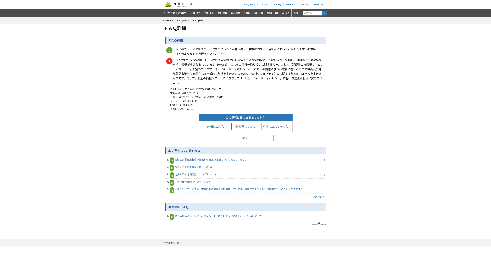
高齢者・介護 (272, 13)
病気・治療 (258, 13)
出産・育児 (195, 13)
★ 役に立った (215, 126)
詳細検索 (304, 4)
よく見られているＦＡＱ (270, 4)
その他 (296, 13)
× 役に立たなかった (275, 126)
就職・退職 (222, 13)
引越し (247, 13)
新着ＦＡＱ (291, 4)
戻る (245, 138)
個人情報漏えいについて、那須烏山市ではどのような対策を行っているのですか (245, 216)
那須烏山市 (318, 4)
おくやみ (285, 13)
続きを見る (319, 196)
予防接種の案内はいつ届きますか (245, 182)
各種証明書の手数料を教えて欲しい (245, 167)
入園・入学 (209, 13)
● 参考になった (245, 126)
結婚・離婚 (235, 13)
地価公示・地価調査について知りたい (245, 175)
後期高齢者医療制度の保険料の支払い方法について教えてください (245, 160)
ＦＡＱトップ (249, 4)
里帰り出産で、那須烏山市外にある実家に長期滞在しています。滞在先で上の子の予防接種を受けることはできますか (245, 189)
